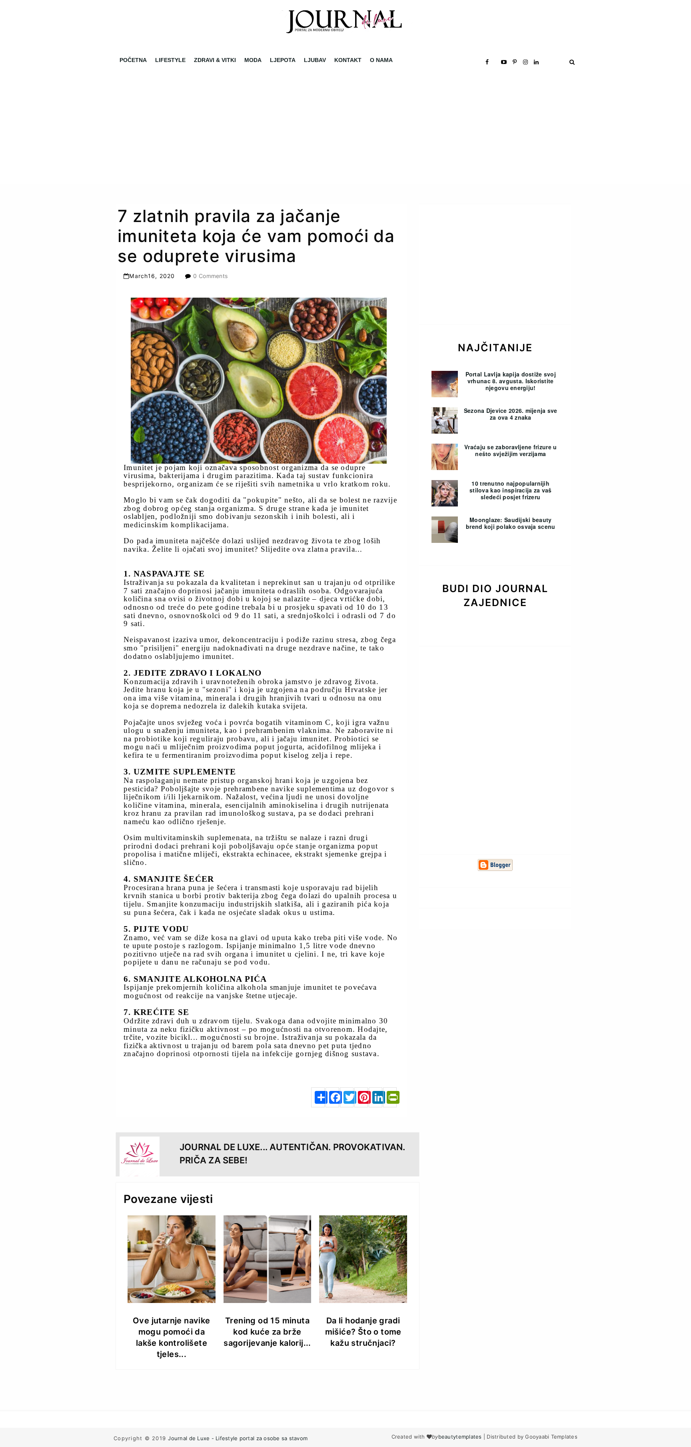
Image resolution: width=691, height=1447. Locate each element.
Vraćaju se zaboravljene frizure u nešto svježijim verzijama (510, 450)
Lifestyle (170, 60)
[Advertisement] (240, 128)
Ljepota (283, 60)
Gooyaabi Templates (551, 1436)
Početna (133, 60)
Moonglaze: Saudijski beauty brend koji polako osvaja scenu (510, 523)
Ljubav (315, 60)
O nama (381, 60)
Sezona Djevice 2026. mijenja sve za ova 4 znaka (510, 413)
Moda (253, 60)
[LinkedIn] (375, 1097)
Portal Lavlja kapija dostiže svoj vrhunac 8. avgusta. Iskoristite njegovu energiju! (510, 381)
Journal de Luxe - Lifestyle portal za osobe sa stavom (238, 1438)
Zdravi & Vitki (215, 60)
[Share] (318, 1097)
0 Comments (210, 275)
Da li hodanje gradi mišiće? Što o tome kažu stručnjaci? (363, 1332)
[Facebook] (332, 1097)
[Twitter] (346, 1097)
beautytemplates (460, 1436)
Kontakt (347, 60)
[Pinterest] (361, 1097)
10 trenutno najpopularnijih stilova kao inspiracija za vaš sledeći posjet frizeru (510, 490)
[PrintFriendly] (390, 1097)
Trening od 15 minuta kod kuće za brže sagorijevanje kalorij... (267, 1332)
